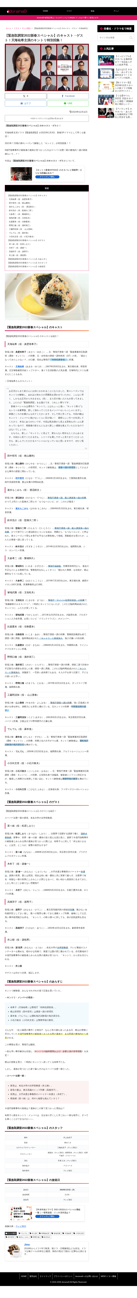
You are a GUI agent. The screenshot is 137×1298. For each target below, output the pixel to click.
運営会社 (33, 1276)
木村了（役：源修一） (18, 248)
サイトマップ (45, 1276)
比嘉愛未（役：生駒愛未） (20, 222)
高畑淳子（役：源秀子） (19, 251)
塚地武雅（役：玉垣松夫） (20, 218)
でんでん (24, 1233)
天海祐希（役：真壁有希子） (21, 199)
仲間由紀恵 (45, 1233)
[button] (131, 38)
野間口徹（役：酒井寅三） (20, 225)
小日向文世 (80, 1233)
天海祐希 (20, 366)
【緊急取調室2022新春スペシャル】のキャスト (27, 195)
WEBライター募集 (108, 1276)
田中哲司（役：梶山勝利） (20, 203)
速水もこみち (22, 508)
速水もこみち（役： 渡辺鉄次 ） (22, 207)
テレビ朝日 (21, 1226)
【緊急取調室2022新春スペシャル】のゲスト (26, 240)
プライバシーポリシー (63, 1276)
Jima (27, 1244)
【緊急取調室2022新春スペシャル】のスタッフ (27, 263)
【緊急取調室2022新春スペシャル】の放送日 (26, 266)
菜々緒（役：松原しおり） (20, 244)
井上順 (34, 1233)
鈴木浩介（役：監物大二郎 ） (21, 210)
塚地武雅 (57, 1233)
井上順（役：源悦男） (18, 255)
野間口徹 (36, 1237)
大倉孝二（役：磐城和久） (20, 214)
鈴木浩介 (47, 1237)
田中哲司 (20, 478)
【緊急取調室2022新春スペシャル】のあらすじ (27, 259)
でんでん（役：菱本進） (19, 233)
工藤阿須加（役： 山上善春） (21, 229)
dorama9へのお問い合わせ (86, 1276)
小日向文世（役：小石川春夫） (22, 237)
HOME (24, 1276)
